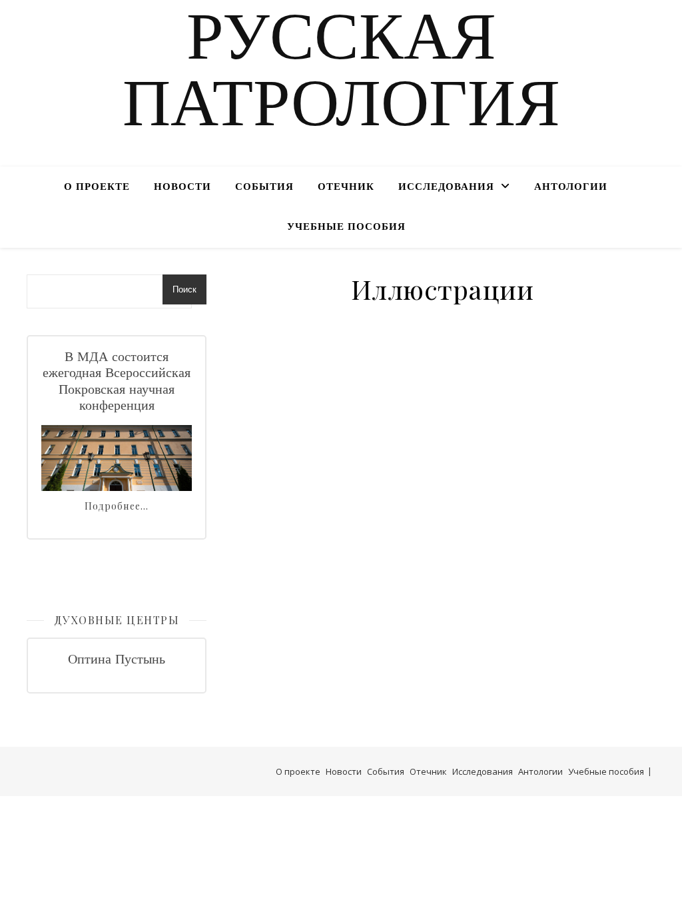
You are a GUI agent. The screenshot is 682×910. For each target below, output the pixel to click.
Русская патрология (341, 75)
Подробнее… (117, 506)
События (264, 187)
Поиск (184, 289)
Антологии (570, 187)
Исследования (446, 187)
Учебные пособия (346, 227)
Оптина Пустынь (116, 660)
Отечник (346, 187)
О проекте (97, 187)
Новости (182, 187)
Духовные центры (117, 620)
